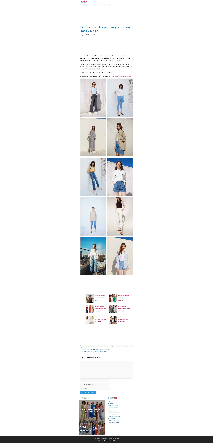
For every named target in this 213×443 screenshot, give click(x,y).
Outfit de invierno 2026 (114, 422)
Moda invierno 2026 (113, 405)
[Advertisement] (107, 17)
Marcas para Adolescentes (115, 412)
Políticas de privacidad (110, 440)
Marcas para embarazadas (115, 416)
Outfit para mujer (101, 5)
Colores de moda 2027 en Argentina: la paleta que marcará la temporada (98, 428)
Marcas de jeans (112, 410)
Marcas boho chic (113, 414)
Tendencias (86, 5)
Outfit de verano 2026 (114, 420)
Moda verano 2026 (113, 407)
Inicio (80, 5)
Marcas (93, 5)
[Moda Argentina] (84, 1)
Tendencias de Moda (98, 438)
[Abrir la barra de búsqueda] (109, 5)
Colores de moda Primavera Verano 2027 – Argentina (90, 410)
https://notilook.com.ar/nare (123, 76)
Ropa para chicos (115, 438)
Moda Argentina (96, 2)
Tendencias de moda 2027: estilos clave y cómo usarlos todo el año (85, 428)
